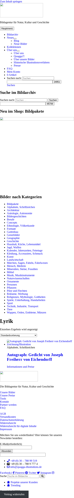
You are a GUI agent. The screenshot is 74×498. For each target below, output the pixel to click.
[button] (11, 85)
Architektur (13, 210)
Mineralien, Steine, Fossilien (22, 269)
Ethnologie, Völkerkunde (20, 225)
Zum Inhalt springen (11, 1)
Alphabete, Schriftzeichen (21, 207)
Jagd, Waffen (14, 247)
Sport (10, 303)
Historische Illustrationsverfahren (32, 62)
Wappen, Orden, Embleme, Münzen (26, 312)
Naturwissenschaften (18, 278)
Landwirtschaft (15, 259)
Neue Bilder (20, 43)
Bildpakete (13, 204)
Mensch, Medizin (16, 265)
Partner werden (8, 404)
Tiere (9, 309)
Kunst (10, 256)
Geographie (13, 238)
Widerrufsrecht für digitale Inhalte (18, 426)
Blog (16, 40)
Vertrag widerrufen (14, 494)
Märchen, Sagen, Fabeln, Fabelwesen (27, 262)
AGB (3, 413)
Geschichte (13, 241)
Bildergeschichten (16, 216)
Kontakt (4, 401)
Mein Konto (13, 71)
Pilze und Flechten (17, 290)
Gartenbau (12, 231)
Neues (10, 37)
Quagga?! (19, 56)
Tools (3, 398)
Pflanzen (11, 287)
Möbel (10, 272)
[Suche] (42, 476)
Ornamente (13, 281)
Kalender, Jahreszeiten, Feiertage (25, 250)
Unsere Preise (7, 395)
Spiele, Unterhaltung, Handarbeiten (26, 300)
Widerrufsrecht (8, 423)
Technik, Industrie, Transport (22, 306)
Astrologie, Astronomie (19, 213)
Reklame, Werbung (17, 293)
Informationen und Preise (20, 366)
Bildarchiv (12, 34)
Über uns (12, 50)
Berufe (10, 219)
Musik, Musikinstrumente (21, 275)
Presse (17, 65)
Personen (12, 284)
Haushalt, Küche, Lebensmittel (23, 244)
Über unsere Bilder (24, 59)
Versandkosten (8, 416)
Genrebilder (13, 235)
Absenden (6, 451)
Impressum (6, 429)
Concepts (12, 222)
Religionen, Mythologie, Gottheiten (26, 296)
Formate (11, 228)
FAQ (9, 68)
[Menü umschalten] (15, 38)
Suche (3, 476)
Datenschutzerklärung (12, 419)
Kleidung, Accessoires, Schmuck (25, 253)
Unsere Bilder (7, 392)
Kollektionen (14, 46)
